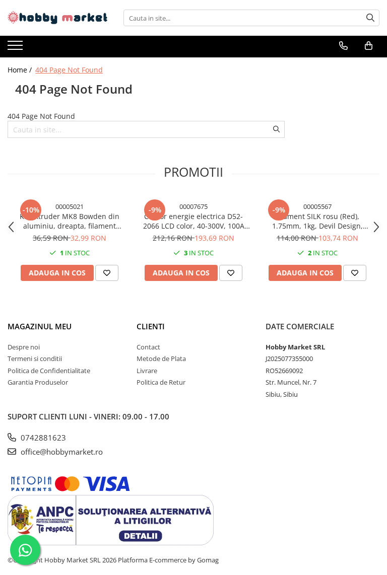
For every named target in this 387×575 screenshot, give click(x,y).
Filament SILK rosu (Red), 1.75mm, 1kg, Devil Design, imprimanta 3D (317, 221)
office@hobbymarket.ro (61, 452)
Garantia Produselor (38, 382)
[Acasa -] (58, 18)
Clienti (151, 326)
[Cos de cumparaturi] (368, 46)
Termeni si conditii (35, 358)
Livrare (147, 370)
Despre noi (24, 346)
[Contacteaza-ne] (343, 46)
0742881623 (42, 438)
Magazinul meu (40, 326)
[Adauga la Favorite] (106, 273)
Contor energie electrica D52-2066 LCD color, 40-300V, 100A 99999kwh (193, 221)
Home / (21, 70)
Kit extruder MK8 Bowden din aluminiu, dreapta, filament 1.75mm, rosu (69, 221)
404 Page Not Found (69, 70)
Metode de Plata (161, 358)
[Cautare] (370, 18)
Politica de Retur (161, 382)
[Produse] (16, 48)
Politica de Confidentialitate (49, 370)
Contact (148, 346)
